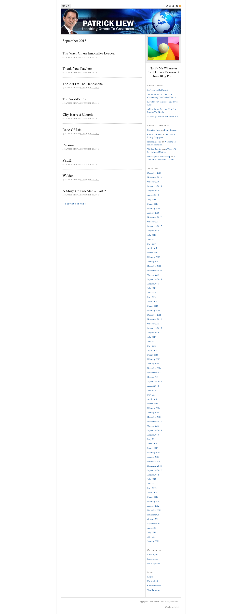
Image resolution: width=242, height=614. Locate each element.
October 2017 (153, 221)
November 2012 (154, 465)
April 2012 (152, 492)
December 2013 (154, 416)
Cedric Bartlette (154, 134)
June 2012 (152, 483)
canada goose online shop (158, 156)
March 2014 (152, 403)
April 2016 (152, 301)
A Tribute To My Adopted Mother (161, 151)
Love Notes (152, 558)
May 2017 (152, 243)
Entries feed (152, 581)
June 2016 (152, 292)
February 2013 (153, 452)
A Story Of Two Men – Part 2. (85, 190)
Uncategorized (153, 563)
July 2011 (151, 532)
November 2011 (154, 514)
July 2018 (151, 199)
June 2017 (152, 239)
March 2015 (152, 354)
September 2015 (154, 328)
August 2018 (153, 194)
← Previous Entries (74, 204)
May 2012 (152, 487)
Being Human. (170, 129)
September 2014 (154, 381)
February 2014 (153, 408)
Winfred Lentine (154, 149)
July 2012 (151, 479)
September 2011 (154, 523)
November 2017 (154, 217)
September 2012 (154, 470)
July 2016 (151, 288)
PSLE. (67, 160)
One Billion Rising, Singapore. (161, 136)
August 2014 (153, 385)
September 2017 (154, 226)
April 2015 (152, 350)
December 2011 (154, 510)
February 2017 (153, 257)
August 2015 (153, 332)
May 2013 (152, 439)
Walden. (69, 175)
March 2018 (152, 203)
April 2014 (152, 399)
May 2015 (152, 345)
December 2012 (154, 461)
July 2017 (151, 234)
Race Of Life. (72, 129)
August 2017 (153, 230)
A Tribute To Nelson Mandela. (161, 143)
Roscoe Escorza (154, 141)
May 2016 (152, 296)
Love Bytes (152, 554)
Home (65, 6)
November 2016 (154, 270)
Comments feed (154, 585)
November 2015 (154, 319)
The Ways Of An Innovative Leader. (89, 53)
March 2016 (152, 305)
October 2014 (153, 376)
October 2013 (153, 425)
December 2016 (154, 265)
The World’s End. (75, 99)
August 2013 (153, 434)
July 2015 (151, 336)
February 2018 (153, 208)
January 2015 (153, 363)
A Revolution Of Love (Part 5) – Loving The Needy (161, 111)
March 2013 (152, 448)
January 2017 (153, 261)
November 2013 (154, 421)
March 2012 (152, 496)
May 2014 (152, 394)
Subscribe (172, 6)
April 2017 (152, 248)
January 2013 (153, 456)
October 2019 (153, 181)
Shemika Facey (154, 129)
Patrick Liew (121, 21)
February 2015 (153, 359)
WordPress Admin (172, 607)
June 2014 (152, 390)
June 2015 (152, 341)
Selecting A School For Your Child (162, 116)
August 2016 (153, 283)
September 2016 (154, 279)
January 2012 (153, 505)
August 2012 (153, 474)
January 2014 (153, 412)
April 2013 (152, 443)
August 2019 (153, 190)
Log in (150, 576)
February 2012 (153, 501)
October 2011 (153, 519)
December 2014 (154, 368)
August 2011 (153, 527)
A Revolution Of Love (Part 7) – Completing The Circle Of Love (161, 96)
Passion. (69, 144)
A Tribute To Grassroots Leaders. (161, 158)
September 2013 (154, 430)
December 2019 (154, 172)
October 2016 (153, 274)
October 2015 (153, 323)
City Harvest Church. (78, 114)
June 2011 (152, 536)
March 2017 (152, 252)
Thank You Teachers (78, 68)
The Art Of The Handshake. (83, 83)
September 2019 (154, 186)
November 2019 (154, 177)
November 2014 (154, 372)
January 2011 (153, 541)
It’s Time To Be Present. (157, 89)
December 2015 (154, 314)
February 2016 (153, 310)
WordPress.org (153, 589)
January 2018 (153, 212)
